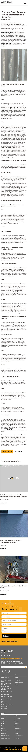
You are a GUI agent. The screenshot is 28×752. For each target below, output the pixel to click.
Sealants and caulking (6, 704)
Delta (2, 723)
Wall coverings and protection (6, 688)
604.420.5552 (5, 656)
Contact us (17, 680)
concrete (9, 166)
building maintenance (6, 43)
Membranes (4, 703)
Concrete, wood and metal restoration (6, 697)
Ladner (3, 725)
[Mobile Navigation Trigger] (25, 3)
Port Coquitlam (18, 718)
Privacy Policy (21, 749)
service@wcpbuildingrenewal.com (9, 641)
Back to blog (18, 451)
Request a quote (19, 682)
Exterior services (5, 694)
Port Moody (17, 721)
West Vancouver (18, 735)
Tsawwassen (17, 728)
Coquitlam (4, 721)
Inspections (4, 708)
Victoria (16, 733)
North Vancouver (5, 738)
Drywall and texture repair (6, 680)
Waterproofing (4, 706)
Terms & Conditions (13, 749)
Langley (3, 728)
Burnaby (3, 718)
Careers (17, 685)
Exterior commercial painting (6, 700)
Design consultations (6, 691)
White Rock (17, 738)
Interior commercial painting (6, 684)
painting (5, 108)
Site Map (6, 749)
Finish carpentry (5, 686)
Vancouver (17, 730)
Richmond (17, 723)
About (16, 677)
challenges (3, 442)
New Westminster (5, 735)
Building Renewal (22, 429)
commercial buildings (6, 32)
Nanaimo (3, 733)
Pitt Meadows (17, 716)
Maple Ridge (4, 730)
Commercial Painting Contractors (9, 429)
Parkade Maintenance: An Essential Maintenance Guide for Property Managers (13, 495)
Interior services (5, 677)
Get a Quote (24, 748)
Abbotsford (4, 716)
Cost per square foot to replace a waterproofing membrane (10, 541)
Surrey (16, 725)
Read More (3, 503)
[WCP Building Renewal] (14, 603)
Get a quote (6, 451)
